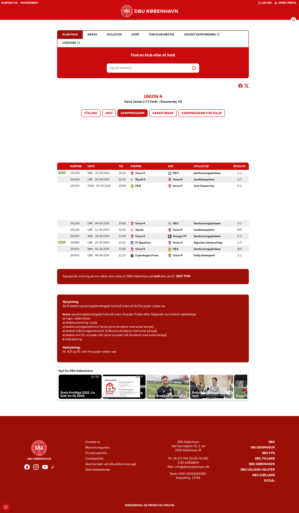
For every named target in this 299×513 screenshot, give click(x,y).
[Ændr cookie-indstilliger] (6, 507)
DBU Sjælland (263, 475)
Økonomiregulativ (97, 447)
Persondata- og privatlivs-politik (149, 505)
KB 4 (176, 173)
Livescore (69, 43)
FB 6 (175, 249)
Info (109, 113)
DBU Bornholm (263, 447)
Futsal (269, 480)
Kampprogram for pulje (202, 113)
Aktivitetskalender (97, 469)
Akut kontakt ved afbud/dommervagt (110, 464)
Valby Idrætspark (204, 255)
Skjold (139, 230)
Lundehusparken (204, 179)
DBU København (262, 464)
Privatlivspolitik (96, 453)
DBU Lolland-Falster (258, 469)
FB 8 (138, 186)
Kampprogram (132, 113)
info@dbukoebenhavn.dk (192, 467)
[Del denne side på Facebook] (240, 86)
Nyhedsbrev (29, 3)
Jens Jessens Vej (204, 186)
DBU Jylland (265, 458)
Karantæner (163, 113)
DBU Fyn (268, 453)
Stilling (90, 113)
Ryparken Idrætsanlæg (208, 243)
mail (156, 276)
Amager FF (180, 236)
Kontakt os (9, 3)
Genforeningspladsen (207, 173)
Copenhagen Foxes (147, 255)
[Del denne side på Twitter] (246, 86)
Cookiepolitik (94, 458)
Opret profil (287, 3)
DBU (272, 442)
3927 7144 (183, 276)
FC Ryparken (143, 243)
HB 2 (176, 223)
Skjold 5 (140, 179)
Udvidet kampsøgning (200, 35)
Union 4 (140, 173)
